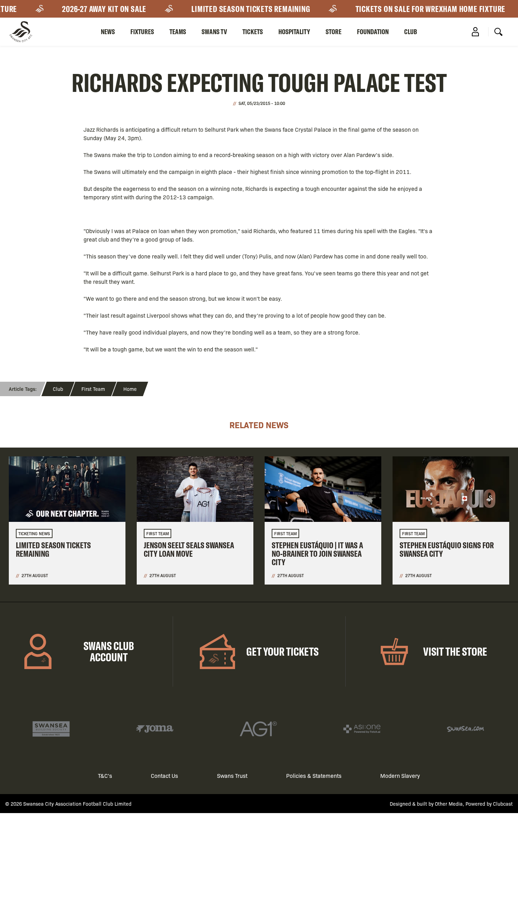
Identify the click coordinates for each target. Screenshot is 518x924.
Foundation (373, 31)
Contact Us (164, 775)
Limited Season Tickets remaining (238, 9)
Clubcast (503, 803)
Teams (177, 31)
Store (333, 31)
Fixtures (142, 31)
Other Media (449, 803)
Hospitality (294, 31)
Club (410, 31)
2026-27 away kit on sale (91, 9)
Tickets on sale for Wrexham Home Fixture (418, 9)
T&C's (105, 775)
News (108, 31)
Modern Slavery (400, 775)
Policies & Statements (313, 775)
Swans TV (214, 31)
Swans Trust (232, 775)
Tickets (252, 31)
